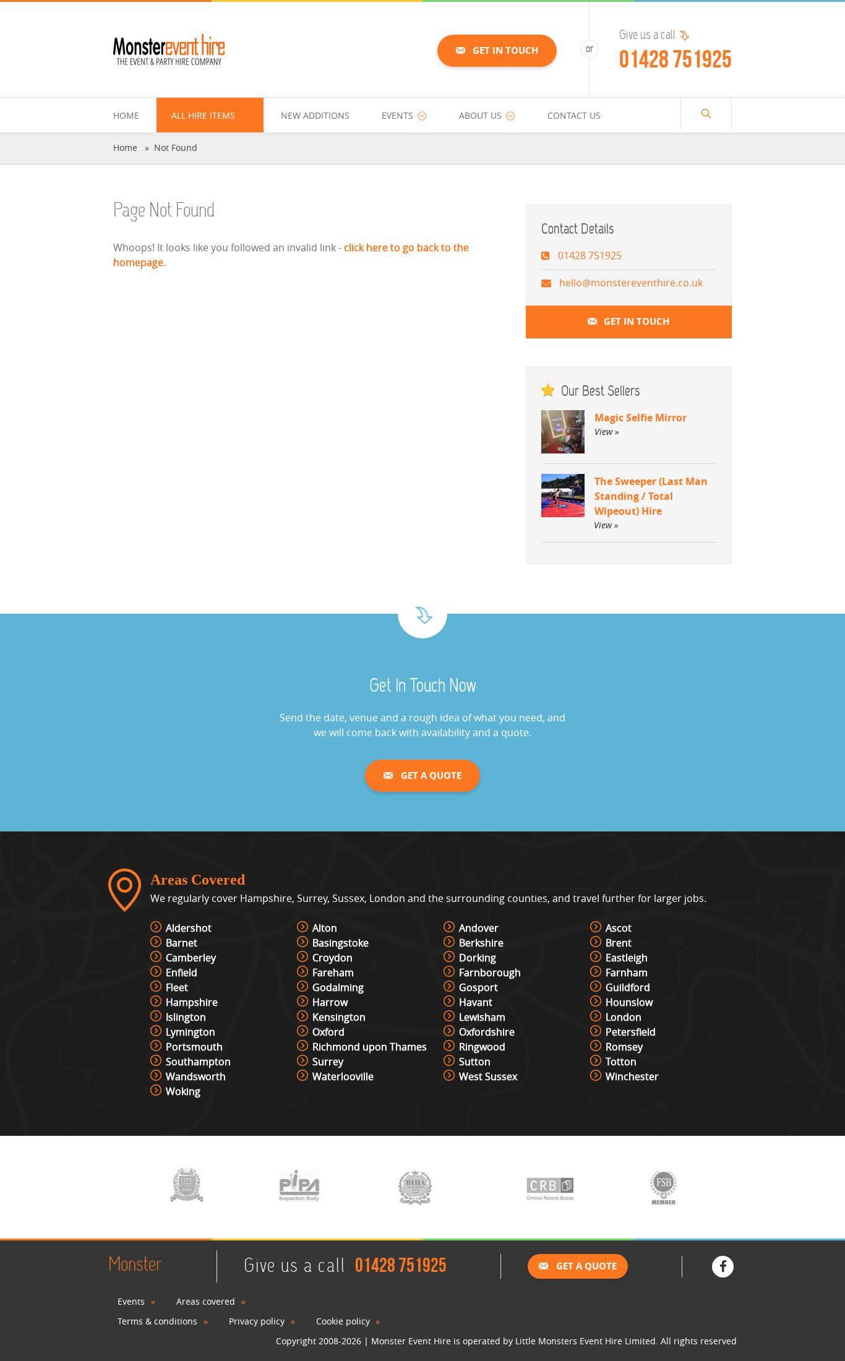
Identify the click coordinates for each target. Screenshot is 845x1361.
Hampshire (192, 1002)
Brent (619, 943)
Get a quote (431, 775)
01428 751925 (675, 58)
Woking (183, 1091)
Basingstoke (340, 943)
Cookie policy (343, 1321)
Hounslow (629, 1002)
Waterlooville (343, 1076)
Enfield (181, 972)
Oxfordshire (487, 1032)
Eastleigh (627, 957)
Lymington (190, 1032)
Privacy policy (257, 1321)
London (623, 1017)
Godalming (338, 987)
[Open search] (706, 114)
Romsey (624, 1047)
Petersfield (631, 1032)
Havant (475, 1002)
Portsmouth (194, 1047)
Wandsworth (196, 1076)
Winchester (632, 1076)
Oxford (328, 1032)
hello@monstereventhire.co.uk (631, 283)
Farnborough (490, 972)
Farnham (627, 972)
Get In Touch (505, 50)
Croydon (332, 957)
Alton (324, 928)
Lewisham (482, 1017)
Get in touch (636, 321)
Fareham (333, 972)
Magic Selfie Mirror (640, 424)
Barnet (181, 943)
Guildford (628, 987)
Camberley (191, 957)
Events (131, 1301)
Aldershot (189, 928)
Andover (479, 928)
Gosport (478, 987)
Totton (621, 1061)
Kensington (339, 1017)
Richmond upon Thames (369, 1047)
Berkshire (481, 943)
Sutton (475, 1061)
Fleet (177, 987)
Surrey (327, 1061)
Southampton (198, 1061)
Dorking (477, 957)
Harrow (330, 1002)
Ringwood (482, 1047)
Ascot (619, 928)
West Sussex (488, 1076)
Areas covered (205, 1301)
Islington (186, 1017)
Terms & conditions (157, 1321)
